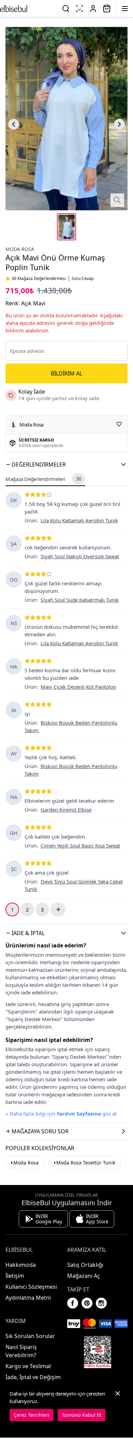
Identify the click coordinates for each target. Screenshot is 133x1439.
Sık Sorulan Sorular (30, 1336)
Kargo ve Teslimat (28, 1366)
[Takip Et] (119, 424)
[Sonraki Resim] (119, 124)
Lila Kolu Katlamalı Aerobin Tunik (79, 520)
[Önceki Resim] (13, 124)
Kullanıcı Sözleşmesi (31, 1286)
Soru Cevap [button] (82, 278)
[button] (66, 464)
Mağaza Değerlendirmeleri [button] (43, 478)
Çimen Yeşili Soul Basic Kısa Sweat (80, 845)
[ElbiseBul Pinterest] (87, 1303)
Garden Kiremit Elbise (66, 809)
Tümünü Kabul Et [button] (81, 1415)
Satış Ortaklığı (85, 1265)
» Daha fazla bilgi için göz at (61, 1113)
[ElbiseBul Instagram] (101, 1303)
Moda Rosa (19, 249)
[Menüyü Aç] (125, 8)
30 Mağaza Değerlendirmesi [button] (39, 278)
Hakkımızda (20, 1265)
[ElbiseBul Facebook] (72, 1303)
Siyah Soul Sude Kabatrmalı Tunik (80, 599)
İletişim (14, 1275)
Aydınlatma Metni (28, 1297)
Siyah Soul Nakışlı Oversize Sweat (80, 556)
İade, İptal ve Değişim (33, 1377)
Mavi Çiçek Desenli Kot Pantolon (78, 686)
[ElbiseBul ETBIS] (97, 1352)
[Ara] (66, 8)
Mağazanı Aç (83, 1275)
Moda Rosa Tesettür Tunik (85, 1162)
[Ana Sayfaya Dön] (13, 8)
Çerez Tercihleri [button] (31, 1415)
